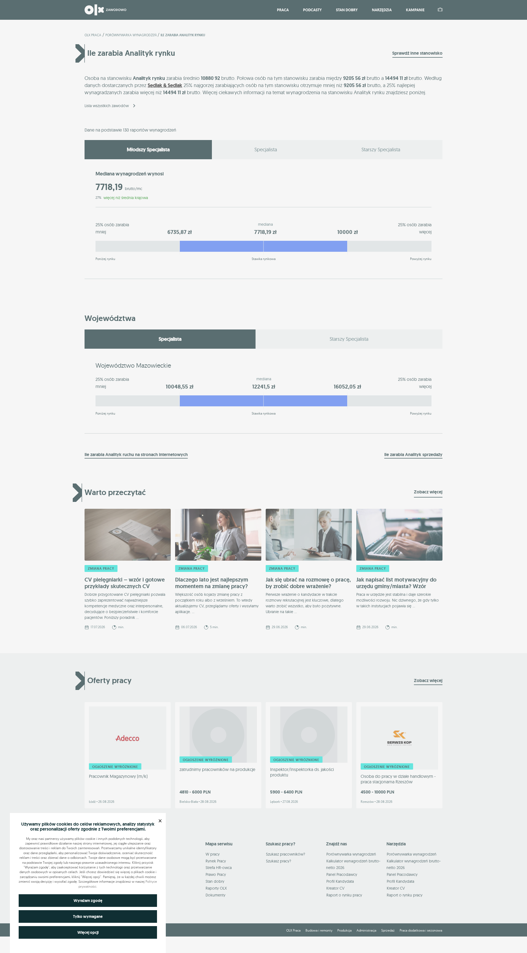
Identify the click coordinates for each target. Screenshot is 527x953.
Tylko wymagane (88, 916)
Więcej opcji (88, 932)
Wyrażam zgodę (88, 900)
